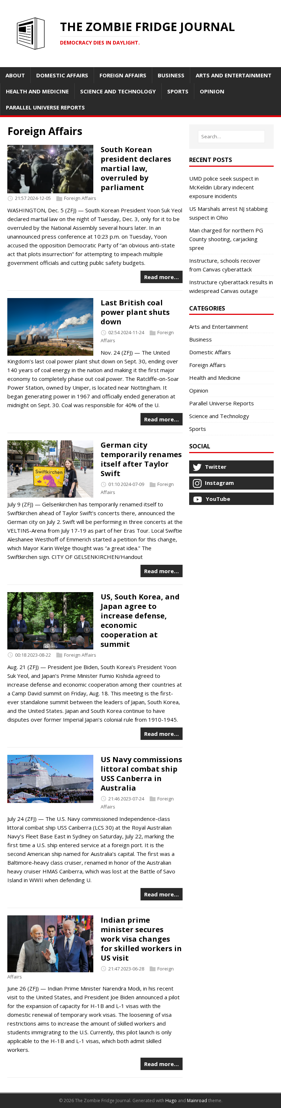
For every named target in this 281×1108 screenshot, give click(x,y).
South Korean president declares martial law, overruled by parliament (136, 168)
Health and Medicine (214, 377)
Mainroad (197, 1100)
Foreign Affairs (80, 198)
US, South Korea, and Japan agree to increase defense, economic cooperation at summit (140, 620)
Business (200, 339)
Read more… (161, 277)
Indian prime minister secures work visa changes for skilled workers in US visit (141, 939)
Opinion (198, 390)
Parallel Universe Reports (221, 403)
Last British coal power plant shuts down (135, 312)
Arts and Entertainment (218, 326)
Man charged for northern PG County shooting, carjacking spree (226, 239)
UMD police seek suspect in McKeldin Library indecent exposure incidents (224, 187)
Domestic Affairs (210, 352)
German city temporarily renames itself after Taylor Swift (141, 459)
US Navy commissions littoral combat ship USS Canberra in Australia (141, 773)
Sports (197, 428)
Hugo (171, 1100)
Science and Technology (219, 416)
